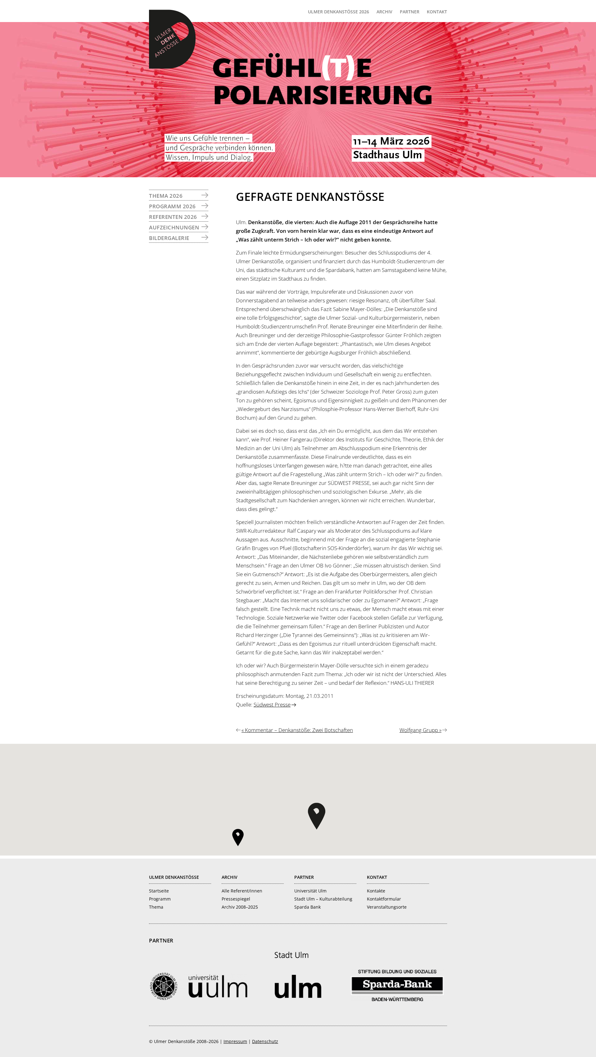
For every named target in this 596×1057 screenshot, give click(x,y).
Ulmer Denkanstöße (172, 39)
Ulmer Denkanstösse (174, 877)
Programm (160, 899)
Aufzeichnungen (174, 227)
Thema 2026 (166, 195)
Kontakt (377, 877)
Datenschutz (265, 1041)
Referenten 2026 (173, 216)
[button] (316, 816)
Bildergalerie (169, 238)
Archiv (229, 877)
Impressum (235, 1041)
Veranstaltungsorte (387, 907)
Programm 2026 (172, 206)
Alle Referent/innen (242, 891)
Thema (156, 907)
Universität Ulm (310, 891)
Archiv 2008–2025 (240, 907)
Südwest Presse (272, 704)
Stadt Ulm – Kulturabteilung (323, 899)
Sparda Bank (307, 907)
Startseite (159, 891)
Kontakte (376, 891)
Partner (304, 877)
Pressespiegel (236, 899)
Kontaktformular (384, 899)
